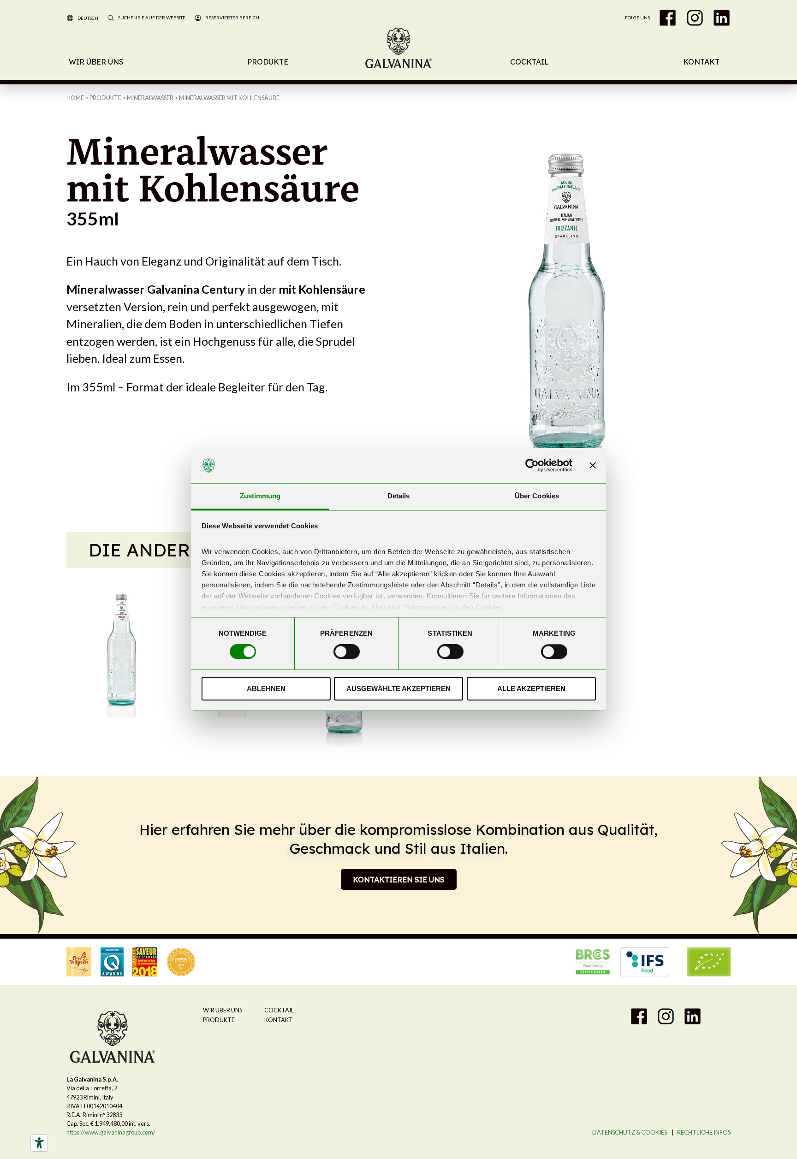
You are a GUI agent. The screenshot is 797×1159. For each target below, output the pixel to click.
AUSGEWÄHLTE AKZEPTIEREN (398, 688)
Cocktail (529, 61)
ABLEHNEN (266, 688)
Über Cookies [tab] (537, 496)
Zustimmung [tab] (260, 496)
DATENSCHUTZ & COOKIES (629, 1132)
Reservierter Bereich (232, 17)
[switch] (346, 652)
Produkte (267, 61)
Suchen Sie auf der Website (151, 17)
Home (75, 97)
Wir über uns (96, 61)
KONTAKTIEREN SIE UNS (399, 879)
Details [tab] (398, 496)
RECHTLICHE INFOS (704, 1132)
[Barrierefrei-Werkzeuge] (39, 1143)
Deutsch (87, 18)
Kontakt (701, 61)
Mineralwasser (150, 97)
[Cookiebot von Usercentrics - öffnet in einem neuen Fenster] (532, 466)
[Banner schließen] (592, 465)
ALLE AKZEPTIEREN (531, 688)
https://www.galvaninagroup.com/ (110, 1132)
